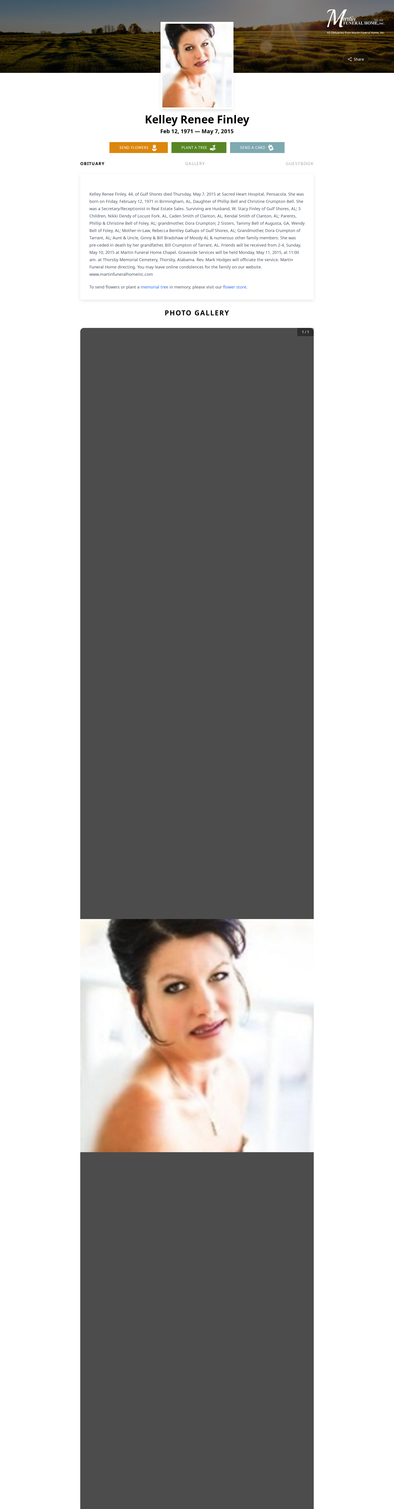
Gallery (195, 163)
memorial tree (154, 287)
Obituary (92, 163)
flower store (234, 287)
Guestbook (300, 163)
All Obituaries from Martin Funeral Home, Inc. (356, 33)
